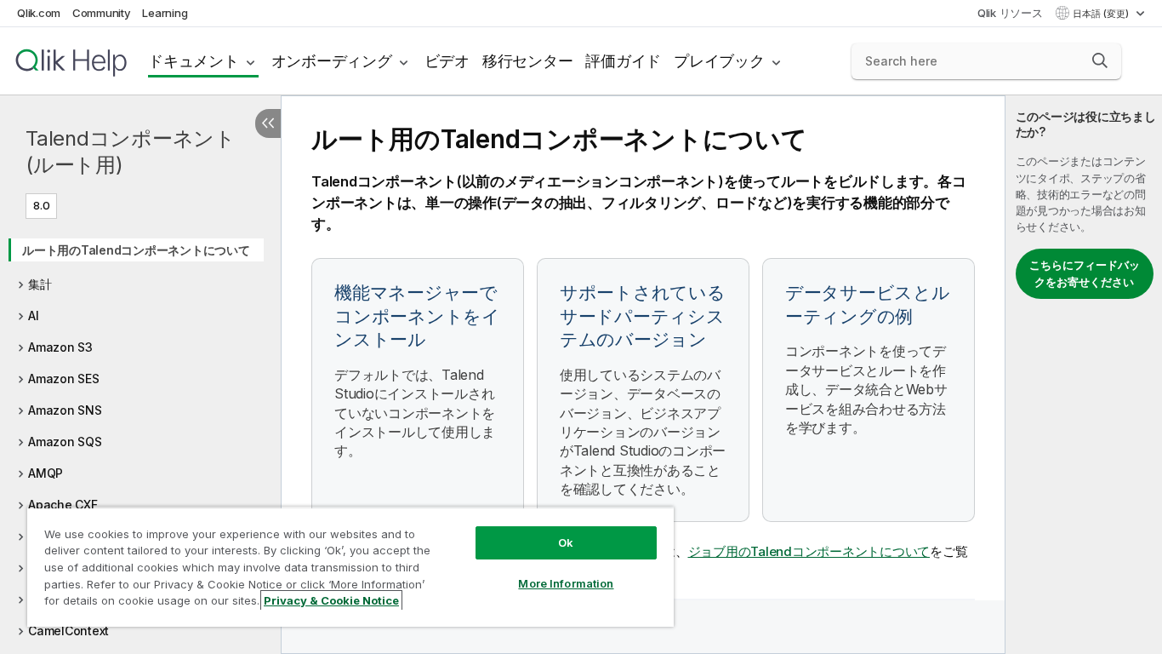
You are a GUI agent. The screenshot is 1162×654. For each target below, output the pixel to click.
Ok (565, 542)
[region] (350, 567)
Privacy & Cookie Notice (331, 600)
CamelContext (68, 630)
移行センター (527, 61)
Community (101, 13)
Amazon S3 (60, 347)
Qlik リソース (1010, 13)
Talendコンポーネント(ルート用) (131, 151)
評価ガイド (623, 61)
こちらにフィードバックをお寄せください (1084, 273)
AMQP (45, 473)
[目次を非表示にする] (268, 123)
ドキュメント (193, 61)
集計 (40, 284)
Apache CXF (63, 504)
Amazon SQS (65, 441)
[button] (1100, 60)
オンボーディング (331, 61)
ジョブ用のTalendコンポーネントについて (809, 551)
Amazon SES (64, 378)
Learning (164, 13)
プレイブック (719, 61)
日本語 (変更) (1102, 14)
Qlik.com (38, 13)
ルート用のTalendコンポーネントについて (136, 250)
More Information (565, 583)
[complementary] (1083, 374)
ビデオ (447, 61)
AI (33, 315)
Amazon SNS (65, 410)
